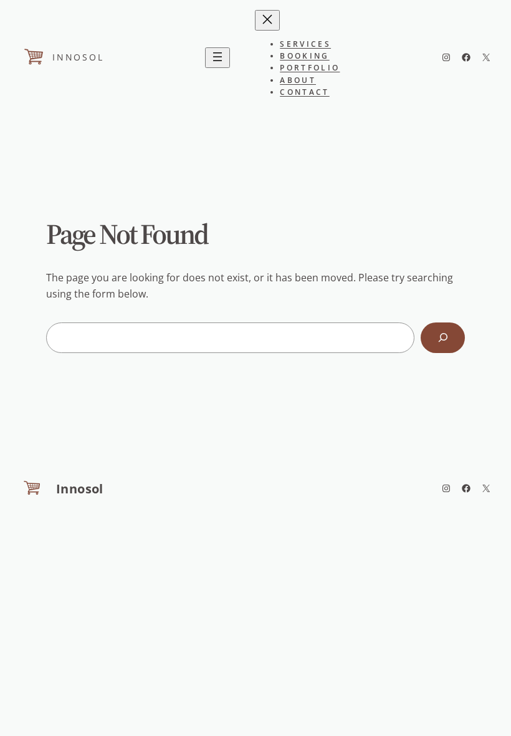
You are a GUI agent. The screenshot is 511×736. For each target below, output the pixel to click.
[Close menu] (267, 20)
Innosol (78, 57)
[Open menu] (217, 57)
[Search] (443, 337)
